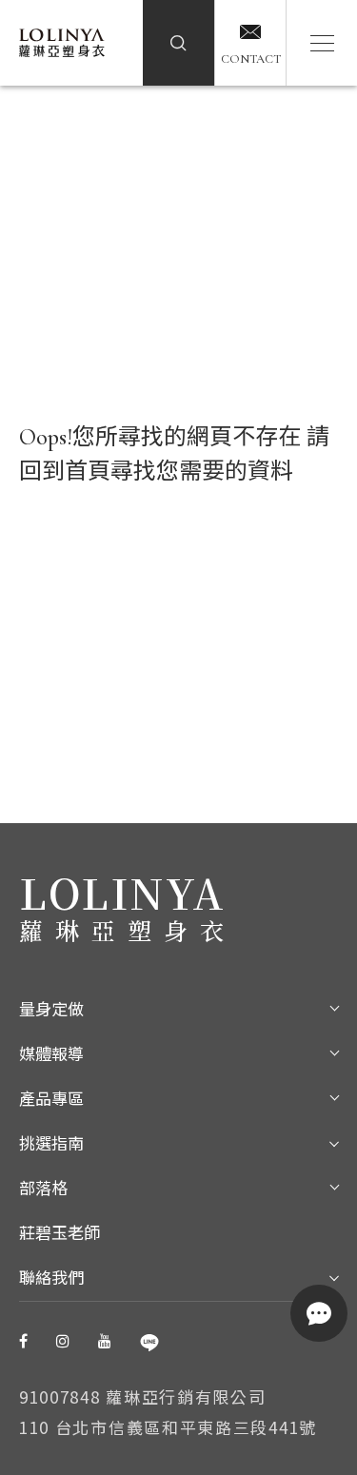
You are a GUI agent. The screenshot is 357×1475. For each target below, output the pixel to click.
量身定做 (51, 1010)
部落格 (43, 1189)
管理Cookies (104, 1435)
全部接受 (253, 1435)
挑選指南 (51, 1144)
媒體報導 (51, 1055)
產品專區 (51, 1100)
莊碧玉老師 (59, 1234)
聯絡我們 (51, 1278)
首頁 (87, 471)
